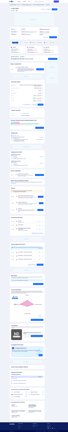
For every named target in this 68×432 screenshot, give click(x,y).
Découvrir (40, 355)
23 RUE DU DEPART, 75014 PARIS (44, 29)
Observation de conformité (16, 154)
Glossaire (34, 426)
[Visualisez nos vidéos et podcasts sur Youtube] (52, 428)
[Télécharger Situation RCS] (42, 96)
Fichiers (19, 426)
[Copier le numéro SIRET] (17, 31)
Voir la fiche (41, 156)
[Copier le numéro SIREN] (15, 29)
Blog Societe (48, 425)
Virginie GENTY (15, 380)
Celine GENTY (15, 383)
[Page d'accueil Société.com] (11, 1)
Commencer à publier (40, 248)
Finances (46, 42)
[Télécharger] (42, 222)
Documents (52, 42)
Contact (27, 42)
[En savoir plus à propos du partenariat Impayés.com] (42, 392)
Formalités (24, 1)
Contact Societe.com (35, 425)
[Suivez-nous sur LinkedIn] (48, 428)
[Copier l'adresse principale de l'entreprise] (50, 29)
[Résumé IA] (37, 222)
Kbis (21, 42)
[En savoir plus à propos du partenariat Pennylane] (42, 394)
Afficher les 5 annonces (31, 264)
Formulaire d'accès (13, 183)
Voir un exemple (22, 71)
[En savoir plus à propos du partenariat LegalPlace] (26, 392)
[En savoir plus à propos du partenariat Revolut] (26, 394)
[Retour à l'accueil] (12, 424)
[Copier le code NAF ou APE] (36, 31)
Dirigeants (40, 42)
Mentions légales (45, 37)
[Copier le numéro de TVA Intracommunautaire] (17, 34)
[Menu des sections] (10, 42)
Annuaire (19, 427)
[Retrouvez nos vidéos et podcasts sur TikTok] (54, 428)
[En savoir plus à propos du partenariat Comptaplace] (26, 396)
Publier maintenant (40, 264)
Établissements (33, 42)
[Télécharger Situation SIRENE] (42, 98)
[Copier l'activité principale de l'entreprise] (42, 85)
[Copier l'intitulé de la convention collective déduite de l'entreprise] (42, 88)
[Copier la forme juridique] (30, 34)
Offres (29, 1)
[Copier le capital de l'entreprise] (42, 90)
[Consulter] (40, 222)
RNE (42, 34)
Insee (40, 34)
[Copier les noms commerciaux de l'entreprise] (42, 93)
